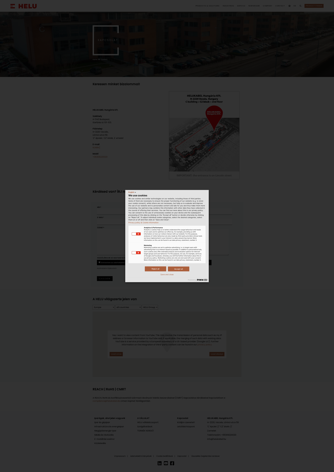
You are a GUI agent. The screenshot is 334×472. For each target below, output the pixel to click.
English (131, 192)
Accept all (178, 269)
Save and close (167, 274)
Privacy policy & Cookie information (143, 223)
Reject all (155, 269)
